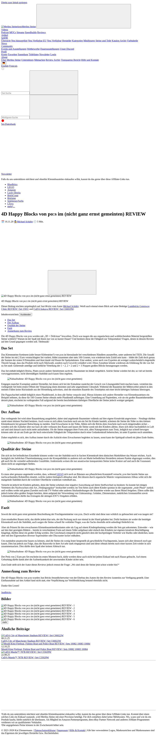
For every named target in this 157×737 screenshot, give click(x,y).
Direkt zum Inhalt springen (14, 2)
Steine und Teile (103, 40)
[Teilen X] (117, 245)
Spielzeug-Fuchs (15, 201)
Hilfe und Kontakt (90, 60)
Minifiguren (89, 40)
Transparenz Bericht (70, 60)
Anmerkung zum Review (19, 331)
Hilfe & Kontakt (77, 730)
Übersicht (6, 40)
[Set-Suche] (54, 107)
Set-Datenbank (8, 124)
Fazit (9, 328)
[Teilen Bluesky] (24, 268)
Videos (4, 29)
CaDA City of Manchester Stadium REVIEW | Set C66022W (31, 641)
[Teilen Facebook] (71, 268)
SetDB (4, 38)
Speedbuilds (31, 32)
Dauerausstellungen (49, 49)
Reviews (41, 32)
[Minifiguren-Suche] (54, 82)
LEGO (10, 187)
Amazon (11, 190)
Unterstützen (27, 60)
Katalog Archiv (119, 40)
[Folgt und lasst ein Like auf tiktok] (71, 147)
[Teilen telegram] (24, 292)
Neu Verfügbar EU (37, 40)
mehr (4, 622)
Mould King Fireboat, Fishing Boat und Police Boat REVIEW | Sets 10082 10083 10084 (44, 649)
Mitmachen (39, 60)
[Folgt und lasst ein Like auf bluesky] (24, 171)
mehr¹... (11, 206)
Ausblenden (25, 314)
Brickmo (11, 198)
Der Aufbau (13, 322)
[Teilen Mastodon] (24, 245)
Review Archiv (53, 60)
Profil (4, 51)
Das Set (11, 320)
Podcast (5, 32)
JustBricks (6, 592)
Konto (4, 54)
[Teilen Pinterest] (117, 268)
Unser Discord (67, 49)
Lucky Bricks (14, 192)
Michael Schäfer (25, 221)
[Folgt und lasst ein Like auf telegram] (71, 171)
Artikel (4, 35)
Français (13, 66)
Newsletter (44, 54)
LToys (10, 203)
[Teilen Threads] (71, 245)
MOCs (12, 32)
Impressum (62, 730)
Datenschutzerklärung (45, 730)
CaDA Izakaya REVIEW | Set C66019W (54, 309)
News (4, 43)
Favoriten (12, 54)
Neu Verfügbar (54, 40)
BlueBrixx (12, 184)
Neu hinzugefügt (19, 40)
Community (7, 46)
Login (53, 54)
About (4, 57)
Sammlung (23, 54)
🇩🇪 (3, 63)
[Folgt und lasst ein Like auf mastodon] (117, 147)
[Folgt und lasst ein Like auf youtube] (24, 147)
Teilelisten (34, 54)
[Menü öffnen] (83, 16)
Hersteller (66, 40)
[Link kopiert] (72, 282)
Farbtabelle (132, 40)
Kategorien (77, 40)
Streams (20, 32)
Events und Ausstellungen (13, 49)
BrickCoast (12, 195)
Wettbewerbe (33, 49)
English (5, 66)
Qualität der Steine (16, 325)
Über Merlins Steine (11, 60)
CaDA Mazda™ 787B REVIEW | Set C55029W (25, 657)
